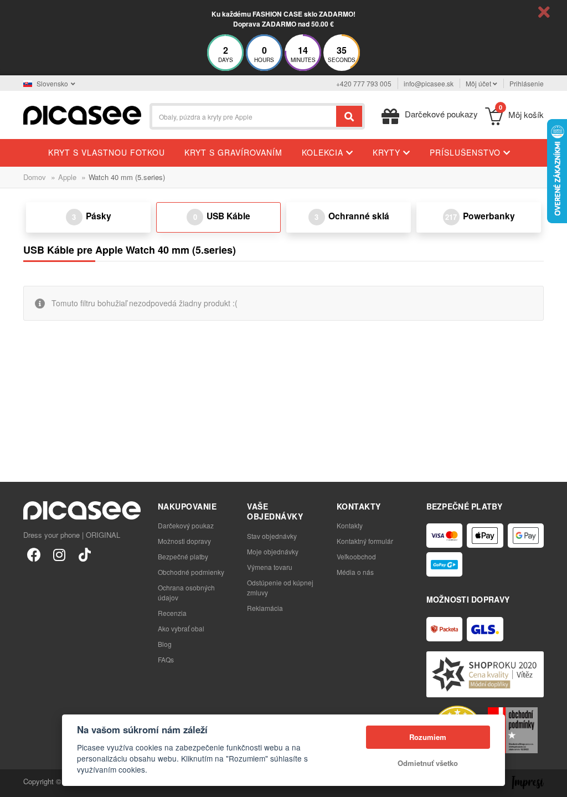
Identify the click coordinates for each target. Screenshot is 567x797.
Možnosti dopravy (184, 541)
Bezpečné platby (183, 556)
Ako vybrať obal (181, 628)
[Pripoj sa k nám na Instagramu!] (59, 554)
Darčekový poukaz (186, 525)
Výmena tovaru (269, 567)
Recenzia (172, 613)
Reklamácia (265, 608)
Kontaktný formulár (365, 541)
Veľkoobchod (356, 556)
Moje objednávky (272, 551)
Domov (34, 177)
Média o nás (355, 572)
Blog (165, 644)
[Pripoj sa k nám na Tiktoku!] (84, 554)
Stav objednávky (272, 536)
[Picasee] (82, 114)
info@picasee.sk (428, 83)
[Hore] (14, 782)
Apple (67, 177)
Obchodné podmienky (191, 572)
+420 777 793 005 (363, 83)
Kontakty (350, 525)
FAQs (166, 659)
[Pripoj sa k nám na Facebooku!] (34, 554)
